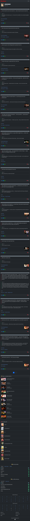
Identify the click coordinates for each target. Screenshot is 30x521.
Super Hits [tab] (2, 481)
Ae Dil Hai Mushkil (4, 18)
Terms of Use (18, 513)
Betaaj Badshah (3, 487)
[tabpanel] (15, 472)
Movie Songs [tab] (6, 466)
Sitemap (17, 515)
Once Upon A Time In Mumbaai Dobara (6, 484)
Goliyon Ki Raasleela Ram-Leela (5, 489)
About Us (2, 512)
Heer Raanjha (3, 486)
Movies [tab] (2, 466)
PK (2, 194)
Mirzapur (2, 469)
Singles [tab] (11, 466)
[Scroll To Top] (15, 519)
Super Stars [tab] (7, 481)
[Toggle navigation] (28, 1)
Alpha (1, 472)
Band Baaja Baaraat (5, 327)
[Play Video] (26, 35)
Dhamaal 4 (2, 471)
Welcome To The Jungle (4, 474)
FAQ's (1, 515)
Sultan (3, 123)
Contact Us (17, 512)
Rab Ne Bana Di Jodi (5, 68)
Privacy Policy (3, 513)
